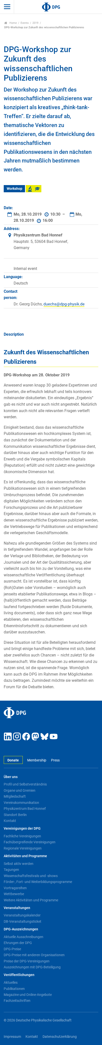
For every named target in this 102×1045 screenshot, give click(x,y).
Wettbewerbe (14, 894)
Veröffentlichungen (19, 975)
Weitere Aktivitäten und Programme (31, 900)
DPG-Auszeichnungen (21, 929)
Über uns (11, 777)
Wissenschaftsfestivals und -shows (31, 876)
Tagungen (11, 870)
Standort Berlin (15, 815)
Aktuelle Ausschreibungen (23, 937)
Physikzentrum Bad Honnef (25, 809)
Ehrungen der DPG (18, 943)
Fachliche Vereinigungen (22, 836)
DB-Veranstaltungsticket (22, 921)
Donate (13, 760)
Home (13, 23)
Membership (36, 760)
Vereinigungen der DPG (22, 828)
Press (55, 760)
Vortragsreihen (15, 888)
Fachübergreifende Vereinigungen (29, 842)
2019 (35, 23)
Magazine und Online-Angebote (28, 995)
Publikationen (14, 989)
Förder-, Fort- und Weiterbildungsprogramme (38, 882)
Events (25, 23)
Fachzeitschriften (17, 1001)
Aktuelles (11, 982)
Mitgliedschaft (15, 796)
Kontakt (10, 821)
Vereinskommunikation (21, 803)
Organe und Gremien (19, 790)
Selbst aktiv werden (18, 864)
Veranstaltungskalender (22, 915)
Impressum (12, 1037)
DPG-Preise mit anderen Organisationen (34, 955)
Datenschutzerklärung (60, 1037)
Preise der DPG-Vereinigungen (27, 961)
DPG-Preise (12, 949)
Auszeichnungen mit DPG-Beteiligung (32, 967)
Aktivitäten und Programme (25, 856)
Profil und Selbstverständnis (25, 784)
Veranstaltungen (17, 908)
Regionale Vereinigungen (23, 848)
